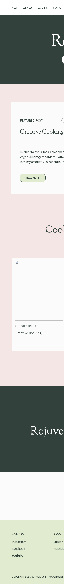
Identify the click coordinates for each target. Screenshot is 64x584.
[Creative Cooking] (33, 178)
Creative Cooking (42, 132)
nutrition (26, 326)
